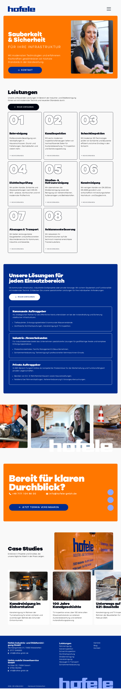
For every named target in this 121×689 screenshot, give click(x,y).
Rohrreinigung (65, 646)
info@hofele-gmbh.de (18, 653)
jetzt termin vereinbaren (40, 507)
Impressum (32, 686)
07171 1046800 (15, 651)
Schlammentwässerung (69, 665)
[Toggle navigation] (109, 9)
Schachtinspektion (67, 651)
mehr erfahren (25, 107)
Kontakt (27, 70)
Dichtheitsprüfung (67, 654)
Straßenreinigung (66, 657)
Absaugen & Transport (68, 662)
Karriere (97, 643)
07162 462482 (14, 668)
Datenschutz (40, 686)
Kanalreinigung (65, 659)
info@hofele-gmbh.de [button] (63, 494)
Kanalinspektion (66, 649)
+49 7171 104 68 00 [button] (24, 494)
